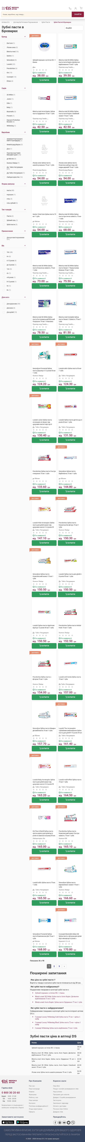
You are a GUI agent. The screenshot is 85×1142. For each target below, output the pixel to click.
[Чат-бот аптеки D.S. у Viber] (73, 1122)
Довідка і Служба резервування (64, 1097)
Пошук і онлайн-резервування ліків (65, 1089)
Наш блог (56, 1086)
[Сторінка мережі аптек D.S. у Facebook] (55, 1122)
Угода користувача (35, 1109)
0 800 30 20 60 (11, 1092)
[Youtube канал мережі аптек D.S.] (64, 1122)
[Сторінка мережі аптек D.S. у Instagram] (60, 1122)
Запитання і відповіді (60, 1103)
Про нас (32, 1086)
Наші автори (33, 1100)
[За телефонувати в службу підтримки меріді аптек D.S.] (70, 9)
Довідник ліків (58, 1112)
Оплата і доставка (59, 1106)
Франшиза (32, 1094)
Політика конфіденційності (38, 1106)
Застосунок (57, 1100)
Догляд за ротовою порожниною (25, 22)
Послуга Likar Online (60, 1109)
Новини (31, 1092)
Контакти (32, 1103)
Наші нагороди (34, 1089)
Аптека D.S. (6, 22)
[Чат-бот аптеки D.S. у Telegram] (68, 1122)
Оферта (32, 1112)
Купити (45, 80)
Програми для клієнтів (61, 1094)
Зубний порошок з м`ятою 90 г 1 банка (49, 993)
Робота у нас (33, 1097)
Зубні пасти (46, 22)
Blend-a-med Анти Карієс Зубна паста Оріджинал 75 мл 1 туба (58, 1002)
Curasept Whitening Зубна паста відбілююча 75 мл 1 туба (56, 1028)
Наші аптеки (57, 1092)
